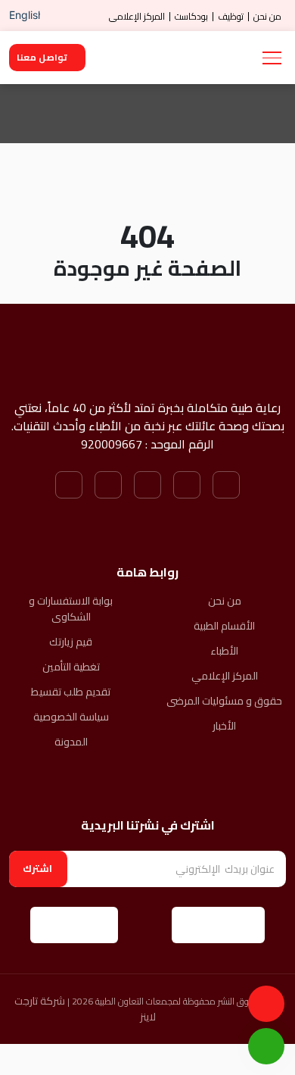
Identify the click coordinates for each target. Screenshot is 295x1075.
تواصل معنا (42, 57)
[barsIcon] (272, 58)
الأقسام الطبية (224, 626)
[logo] (191, 57)
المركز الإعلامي (137, 16)
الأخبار (224, 726)
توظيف (231, 16)
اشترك (37, 868)
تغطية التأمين (71, 667)
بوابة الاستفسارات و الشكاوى (71, 609)
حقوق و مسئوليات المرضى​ (224, 701)
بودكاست (191, 16)
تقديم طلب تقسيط (70, 692)
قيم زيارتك (70, 642)
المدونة (71, 742)
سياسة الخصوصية (71, 717)
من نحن (267, 16)
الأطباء (224, 651)
